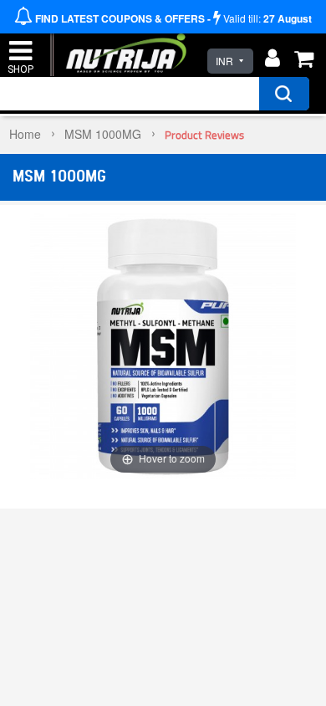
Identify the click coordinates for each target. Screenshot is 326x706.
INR (224, 61)
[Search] (284, 93)
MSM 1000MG (102, 133)
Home (25, 133)
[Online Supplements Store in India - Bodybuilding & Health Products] (122, 45)
